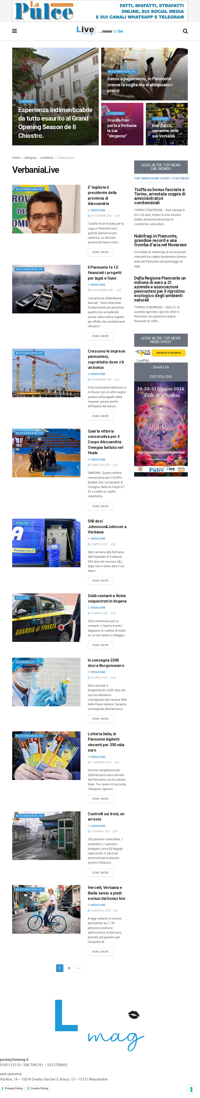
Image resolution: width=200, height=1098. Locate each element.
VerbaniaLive (65, 157)
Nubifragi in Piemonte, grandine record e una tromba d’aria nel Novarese (160, 240)
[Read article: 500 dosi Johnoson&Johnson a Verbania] (46, 543)
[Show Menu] (14, 31)
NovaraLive (25, 662)
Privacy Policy (14, 1088)
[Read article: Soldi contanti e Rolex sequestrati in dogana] (46, 617)
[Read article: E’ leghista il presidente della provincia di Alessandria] (46, 209)
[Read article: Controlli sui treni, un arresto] (46, 835)
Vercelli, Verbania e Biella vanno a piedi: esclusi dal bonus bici (106, 893)
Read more (102, 251)
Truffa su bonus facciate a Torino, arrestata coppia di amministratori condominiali (159, 196)
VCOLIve (22, 597)
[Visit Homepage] (100, 31)
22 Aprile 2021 (99, 544)
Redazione (98, 210)
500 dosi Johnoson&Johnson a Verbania (107, 526)
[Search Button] (185, 31)
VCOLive (22, 523)
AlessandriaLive (122, 71)
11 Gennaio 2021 (101, 762)
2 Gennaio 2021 (100, 831)
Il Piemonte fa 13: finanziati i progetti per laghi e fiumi (104, 273)
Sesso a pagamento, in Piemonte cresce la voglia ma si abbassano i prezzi (140, 84)
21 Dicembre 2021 (165, 145)
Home (16, 157)
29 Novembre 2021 (102, 290)
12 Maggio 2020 (100, 910)
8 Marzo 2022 (118, 145)
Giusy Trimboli (31, 145)
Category (30, 157)
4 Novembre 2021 (101, 379)
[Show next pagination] (78, 968)
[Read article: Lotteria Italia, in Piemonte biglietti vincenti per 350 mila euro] (46, 755)
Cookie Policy (39, 1088)
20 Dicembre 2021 (101, 215)
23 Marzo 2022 (119, 99)
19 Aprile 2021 (99, 613)
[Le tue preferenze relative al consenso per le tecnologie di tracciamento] (191, 1089)
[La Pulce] (100, 11)
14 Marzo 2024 (55, 145)
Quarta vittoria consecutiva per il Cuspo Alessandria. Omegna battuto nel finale (105, 442)
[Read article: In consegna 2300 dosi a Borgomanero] (46, 682)
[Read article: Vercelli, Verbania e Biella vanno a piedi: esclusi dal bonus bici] (46, 909)
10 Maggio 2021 (100, 465)
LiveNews (27, 101)
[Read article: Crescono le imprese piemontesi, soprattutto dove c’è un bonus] (46, 373)
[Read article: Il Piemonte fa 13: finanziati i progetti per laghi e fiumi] (46, 289)
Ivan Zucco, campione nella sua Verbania (165, 130)
